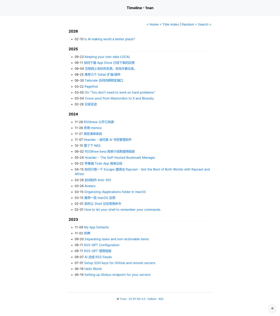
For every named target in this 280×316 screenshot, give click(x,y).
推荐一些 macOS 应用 (99, 198)
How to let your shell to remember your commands (122, 209)
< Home (152, 24)
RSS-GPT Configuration (101, 245)
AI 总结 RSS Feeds (98, 257)
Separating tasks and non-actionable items (117, 239)
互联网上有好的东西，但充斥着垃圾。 (111, 68)
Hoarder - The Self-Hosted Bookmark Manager (120, 157)
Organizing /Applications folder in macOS (115, 192)
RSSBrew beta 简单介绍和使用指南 (110, 151)
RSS (161, 298)
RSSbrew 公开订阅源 (99, 122)
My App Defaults (96, 227)
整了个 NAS (92, 145)
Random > (189, 24)
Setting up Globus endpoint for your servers (117, 275)
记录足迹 (91, 104)
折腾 (87, 233)
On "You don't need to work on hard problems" (120, 92)
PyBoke (152, 298)
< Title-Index (169, 24)
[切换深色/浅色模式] (272, 308)
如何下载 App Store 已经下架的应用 (109, 63)
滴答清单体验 (93, 134)
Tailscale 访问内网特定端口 (104, 80)
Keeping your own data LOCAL (107, 57)
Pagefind (91, 86)
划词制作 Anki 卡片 (98, 180)
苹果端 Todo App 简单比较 (103, 163)
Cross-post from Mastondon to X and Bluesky (119, 98)
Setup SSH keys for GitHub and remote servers (119, 263)
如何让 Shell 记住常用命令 (102, 204)
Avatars (90, 186)
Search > (204, 24)
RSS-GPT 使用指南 (97, 251)
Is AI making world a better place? (109, 39)
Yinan (123, 298)
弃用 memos (93, 128)
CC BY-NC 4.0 (137, 298)
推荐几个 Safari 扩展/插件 (103, 74)
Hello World (93, 269)
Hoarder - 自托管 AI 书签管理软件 (107, 140)
